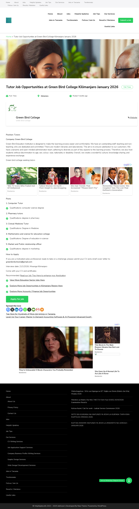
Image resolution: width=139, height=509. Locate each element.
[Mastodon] (21, 309)
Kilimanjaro (44, 96)
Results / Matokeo (29, 5)
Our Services (59, 2)
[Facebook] (8, 309)
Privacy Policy (13, 407)
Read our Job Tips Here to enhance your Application (43, 275)
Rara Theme (82, 506)
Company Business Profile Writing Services (24, 453)
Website (133, 117)
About (16, 2)
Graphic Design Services (17, 459)
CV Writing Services (15, 441)
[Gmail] (38, 309)
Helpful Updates (35, 2)
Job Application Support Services (20, 447)
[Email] (33, 309)
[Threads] (29, 309)
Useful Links (44, 5)
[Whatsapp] (25, 309)
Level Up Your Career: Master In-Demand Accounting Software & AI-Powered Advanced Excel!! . (49, 317)
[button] (129, 480)
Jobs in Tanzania (74, 2)
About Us (11, 401)
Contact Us (12, 413)
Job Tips (48, 2)
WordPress (101, 506)
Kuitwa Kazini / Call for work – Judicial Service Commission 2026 (95, 408)
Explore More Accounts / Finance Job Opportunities (32, 291)
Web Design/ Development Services (22, 465)
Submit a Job (125, 20)
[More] (42, 309)
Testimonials (88, 2)
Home (8, 2)
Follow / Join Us (13, 5)
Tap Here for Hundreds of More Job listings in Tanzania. (30, 314)
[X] (12, 309)
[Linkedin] (16, 309)
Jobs (24, 2)
